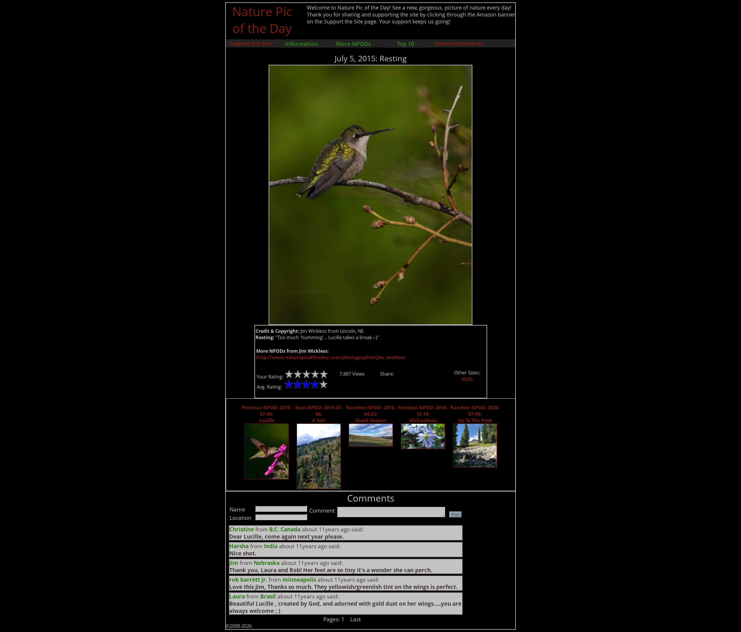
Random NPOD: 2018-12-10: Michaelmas (422, 414)
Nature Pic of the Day (262, 19)
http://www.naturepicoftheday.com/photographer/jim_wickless (330, 357)
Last (355, 619)
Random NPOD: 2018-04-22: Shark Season (370, 414)
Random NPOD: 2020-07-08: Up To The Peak (475, 414)
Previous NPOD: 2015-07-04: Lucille (266, 414)
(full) (467, 379)
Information (301, 43)
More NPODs (353, 43)
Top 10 (405, 43)
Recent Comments (459, 43)
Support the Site (250, 43)
